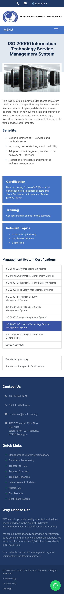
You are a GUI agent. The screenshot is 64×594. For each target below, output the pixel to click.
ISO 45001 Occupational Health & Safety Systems (31, 282)
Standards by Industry (24, 234)
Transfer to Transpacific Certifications (25, 366)
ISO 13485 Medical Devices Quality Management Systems (23, 309)
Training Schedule (19, 476)
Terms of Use (9, 583)
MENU (8, 30)
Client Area (18, 242)
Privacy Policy (9, 578)
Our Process (16, 493)
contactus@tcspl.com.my (23, 414)
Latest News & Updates (22, 482)
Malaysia (40, 3)
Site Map (6, 588)
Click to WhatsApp (19, 405)
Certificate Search (19, 498)
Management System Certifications (29, 454)
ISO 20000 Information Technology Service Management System (27, 326)
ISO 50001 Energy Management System (26, 317)
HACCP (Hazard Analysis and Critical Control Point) (24, 336)
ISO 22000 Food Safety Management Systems (29, 289)
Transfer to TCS (18, 465)
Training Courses (19, 471)
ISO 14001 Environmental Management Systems (30, 275)
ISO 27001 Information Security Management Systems (21, 298)
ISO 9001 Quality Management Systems (26, 268)
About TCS (15, 487)
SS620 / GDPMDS (15, 344)
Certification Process (23, 238)
